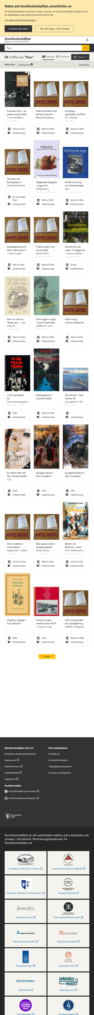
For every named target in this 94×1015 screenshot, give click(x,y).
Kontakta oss (54, 754)
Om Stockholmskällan (57, 760)
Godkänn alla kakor (18, 28)
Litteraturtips (24, 64)
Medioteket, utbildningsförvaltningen (20, 754)
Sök (85, 48)
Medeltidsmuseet (12, 767)
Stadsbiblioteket (12, 773)
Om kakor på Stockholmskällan (20, 20)
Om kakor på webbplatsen (59, 773)
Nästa (47, 656)
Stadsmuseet (10, 760)
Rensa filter (84, 64)
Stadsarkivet (10, 779)
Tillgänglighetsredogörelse (60, 767)
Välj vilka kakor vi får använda (55, 28)
